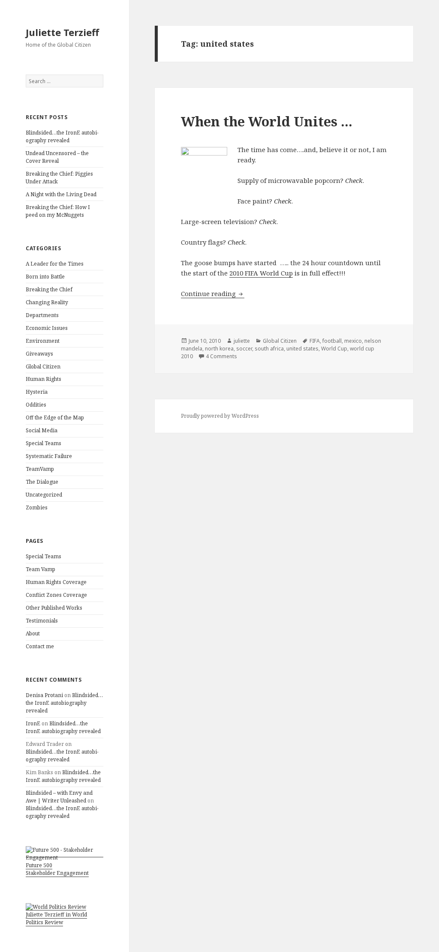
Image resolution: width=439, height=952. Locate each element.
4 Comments (221, 356)
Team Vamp (40, 569)
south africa (269, 348)
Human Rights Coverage (56, 582)
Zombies (37, 507)
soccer (244, 348)
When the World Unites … (266, 121)
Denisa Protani (44, 695)
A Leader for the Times (55, 263)
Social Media (41, 430)
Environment (43, 340)
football (332, 340)
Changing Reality (47, 302)
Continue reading (212, 293)
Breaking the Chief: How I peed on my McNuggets (58, 211)
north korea (219, 348)
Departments (42, 315)
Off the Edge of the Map (55, 417)
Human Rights (43, 379)
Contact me (40, 646)
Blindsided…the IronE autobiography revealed (62, 136)
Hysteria (37, 391)
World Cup (334, 348)
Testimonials (42, 620)
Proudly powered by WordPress (220, 415)
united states (302, 348)
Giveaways (39, 353)
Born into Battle (45, 276)
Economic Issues (47, 328)
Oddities (36, 404)
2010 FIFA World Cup (261, 273)
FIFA (315, 340)
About (33, 633)
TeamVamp (40, 469)
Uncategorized (44, 494)
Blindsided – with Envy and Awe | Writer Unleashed (59, 796)
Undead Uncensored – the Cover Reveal (57, 157)
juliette (242, 340)
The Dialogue (42, 481)
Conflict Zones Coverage (56, 595)
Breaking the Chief (49, 289)
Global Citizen (43, 366)
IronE (33, 723)
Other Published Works (54, 607)
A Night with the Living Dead (61, 194)
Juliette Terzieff (62, 32)
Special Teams (43, 443)
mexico (353, 340)
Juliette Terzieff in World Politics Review (56, 918)
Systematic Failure (49, 456)
